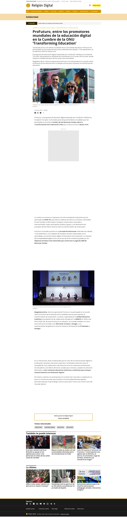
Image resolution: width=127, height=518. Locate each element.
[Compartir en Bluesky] (40, 113)
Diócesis (75, 11)
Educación (70, 427)
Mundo (68, 11)
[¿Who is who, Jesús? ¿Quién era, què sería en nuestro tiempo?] (38, 476)
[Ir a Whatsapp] (48, 504)
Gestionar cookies (64, 514)
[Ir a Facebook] (27, 504)
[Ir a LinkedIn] (37, 504)
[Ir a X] (30, 504)
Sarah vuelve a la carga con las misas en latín (50, 23)
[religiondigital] (31, 514)
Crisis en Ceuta (64, 1)
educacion (61, 427)
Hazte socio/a (96, 5)
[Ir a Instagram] (34, 504)
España (46, 11)
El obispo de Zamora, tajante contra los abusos (48, 1)
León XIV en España (36, 11)
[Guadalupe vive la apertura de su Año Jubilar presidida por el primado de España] (63, 476)
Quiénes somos (30, 509)
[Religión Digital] (39, 5)
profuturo (38, 427)
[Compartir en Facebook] (35, 113)
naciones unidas (50, 427)
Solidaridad (94, 11)
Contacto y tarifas (44, 509)
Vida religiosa (84, 11)
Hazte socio (80, 509)
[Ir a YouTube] (41, 504)
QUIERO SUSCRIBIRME (63, 418)
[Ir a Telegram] (51, 504)
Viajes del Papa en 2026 (75, 1)
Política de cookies (69, 509)
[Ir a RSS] (55, 504)
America (61, 11)
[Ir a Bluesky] (44, 504)
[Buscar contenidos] (89, 5)
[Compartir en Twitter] (38, 113)
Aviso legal (54, 509)
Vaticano (53, 11)
